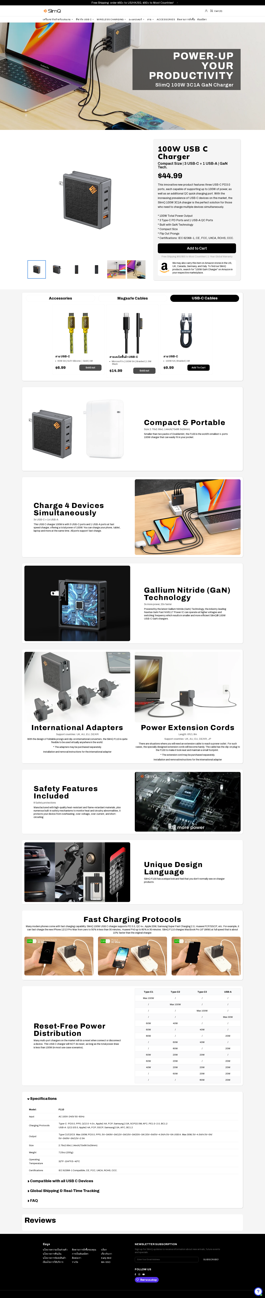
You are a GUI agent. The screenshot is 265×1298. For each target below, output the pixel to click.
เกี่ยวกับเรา (106, 1254)
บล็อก (104, 1249)
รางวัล (75, 1262)
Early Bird (106, 1258)
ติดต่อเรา (76, 1258)
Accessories (60, 298)
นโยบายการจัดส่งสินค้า (54, 1258)
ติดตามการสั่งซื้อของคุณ (84, 1249)
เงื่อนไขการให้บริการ (53, 1262)
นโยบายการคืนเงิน (52, 1254)
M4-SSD (105, 1262)
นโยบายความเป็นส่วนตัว (55, 1249)
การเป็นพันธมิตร (80, 1254)
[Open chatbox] (258, 1291)
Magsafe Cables (132, 298)
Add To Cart (198, 367)
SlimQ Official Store (52, 11)
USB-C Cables (205, 298)
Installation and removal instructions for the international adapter (77, 751)
